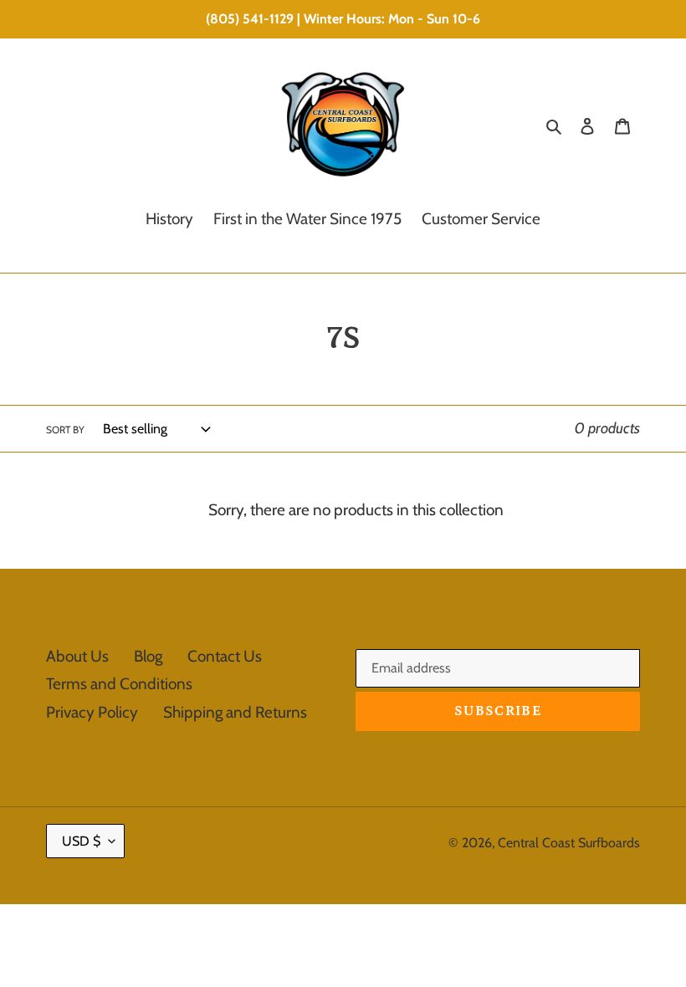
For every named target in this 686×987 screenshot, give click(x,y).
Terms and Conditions (119, 683)
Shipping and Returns (235, 712)
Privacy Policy (92, 712)
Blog (148, 656)
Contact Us (224, 656)
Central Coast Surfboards (569, 843)
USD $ (81, 841)
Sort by (65, 429)
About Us (77, 656)
